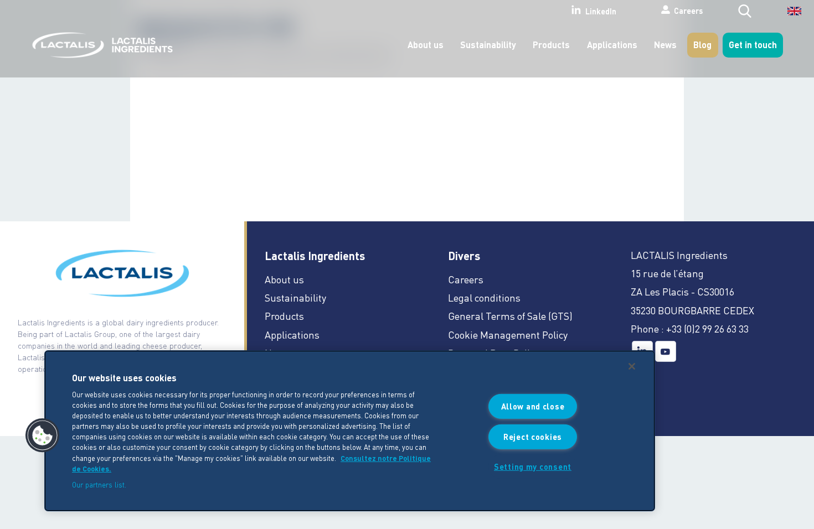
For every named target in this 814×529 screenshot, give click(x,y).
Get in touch (753, 44)
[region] (349, 430)
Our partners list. (99, 484)
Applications (612, 44)
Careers (688, 10)
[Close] (632, 366)
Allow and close (533, 406)
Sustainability (488, 44)
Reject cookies (532, 437)
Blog (702, 44)
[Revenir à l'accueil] (100, 45)
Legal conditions (484, 297)
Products (551, 44)
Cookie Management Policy (508, 334)
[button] (42, 435)
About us (426, 44)
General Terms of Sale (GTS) (510, 315)
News (665, 44)
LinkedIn (600, 11)
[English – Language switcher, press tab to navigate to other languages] (787, 15)
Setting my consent (532, 466)
